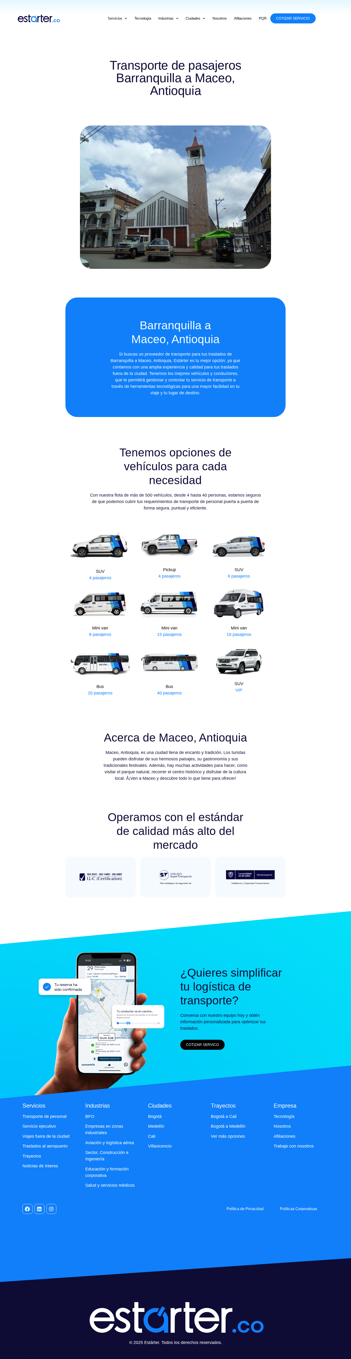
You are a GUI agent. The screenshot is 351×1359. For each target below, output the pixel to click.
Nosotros (220, 18)
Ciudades (193, 18)
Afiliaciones (243, 18)
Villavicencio (160, 1146)
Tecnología (142, 18)
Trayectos (31, 1156)
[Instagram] (51, 1209)
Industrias (166, 18)
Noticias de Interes (40, 1166)
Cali (151, 1136)
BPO (89, 1116)
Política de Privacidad (245, 1209)
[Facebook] (27, 1209)
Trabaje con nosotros (294, 1146)
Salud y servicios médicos (110, 1185)
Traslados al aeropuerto (45, 1146)
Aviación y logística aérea (109, 1142)
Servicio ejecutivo (39, 1126)
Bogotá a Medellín (228, 1126)
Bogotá (155, 1116)
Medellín (156, 1126)
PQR (263, 18)
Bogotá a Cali (224, 1116)
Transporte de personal (44, 1116)
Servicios (115, 18)
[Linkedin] (39, 1209)
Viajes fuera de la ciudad (45, 1136)
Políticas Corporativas (298, 1209)
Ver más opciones (228, 1136)
